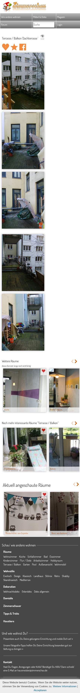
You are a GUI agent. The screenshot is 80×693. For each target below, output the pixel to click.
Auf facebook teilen (22, 47)
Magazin (61, 16)
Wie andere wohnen (10, 16)
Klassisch (27, 576)
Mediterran (25, 579)
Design (17, 576)
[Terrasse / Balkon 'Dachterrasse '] (23, 81)
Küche (22, 556)
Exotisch (7, 576)
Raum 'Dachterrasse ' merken (14, 47)
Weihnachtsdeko (11, 591)
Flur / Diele (25, 560)
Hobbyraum (57, 560)
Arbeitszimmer (40, 560)
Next (76, 361)
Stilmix (48, 576)
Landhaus (38, 576)
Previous (72, 361)
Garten (26, 564)
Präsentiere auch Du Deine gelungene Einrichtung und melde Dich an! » (38, 638)
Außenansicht (45, 564)
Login (59, 24)
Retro (57, 576)
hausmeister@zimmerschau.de (32, 670)
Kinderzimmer (10, 560)
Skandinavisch (10, 579)
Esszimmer (55, 556)
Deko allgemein (41, 591)
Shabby (65, 576)
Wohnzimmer (10, 556)
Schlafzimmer (34, 556)
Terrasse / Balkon (12, 564)
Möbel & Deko (39, 16)
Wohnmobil (60, 564)
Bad (46, 556)
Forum (4, 24)
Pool (34, 564)
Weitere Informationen (64, 686)
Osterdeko (27, 591)
